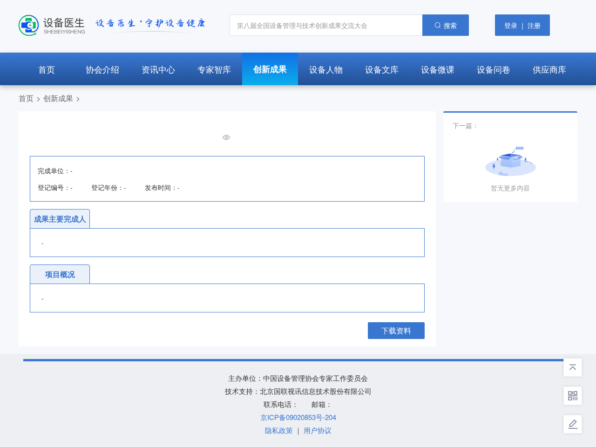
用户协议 (318, 430)
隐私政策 (279, 430)
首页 (26, 98)
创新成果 (58, 98)
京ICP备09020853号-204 (298, 417)
